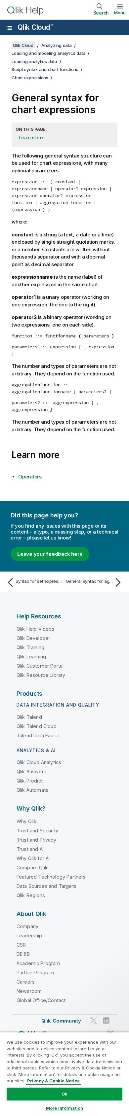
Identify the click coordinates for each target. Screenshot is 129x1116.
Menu (120, 12)
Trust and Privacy (36, 840)
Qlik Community (61, 1021)
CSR (21, 945)
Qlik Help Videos (36, 629)
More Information (64, 1108)
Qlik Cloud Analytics (39, 762)
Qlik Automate (33, 790)
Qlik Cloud (35, 27)
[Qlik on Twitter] (94, 1020)
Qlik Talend (29, 717)
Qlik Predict (30, 781)
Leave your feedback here (50, 554)
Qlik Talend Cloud (37, 726)
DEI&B (23, 954)
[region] (64, 1074)
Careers (26, 982)
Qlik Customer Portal (40, 666)
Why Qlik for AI (33, 858)
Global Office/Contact (41, 1000)
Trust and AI (30, 849)
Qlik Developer (33, 638)
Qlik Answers (31, 771)
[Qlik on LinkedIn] (106, 1020)
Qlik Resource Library (41, 675)
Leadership (29, 935)
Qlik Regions (31, 895)
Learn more (31, 137)
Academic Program (38, 963)
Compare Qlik (32, 867)
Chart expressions (30, 77)
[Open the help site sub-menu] (9, 28)
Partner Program (35, 972)
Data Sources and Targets (46, 886)
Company (27, 926)
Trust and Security (37, 830)
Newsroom (29, 991)
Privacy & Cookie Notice (53, 1080)
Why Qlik (26, 821)
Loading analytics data (34, 61)
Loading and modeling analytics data (48, 53)
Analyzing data (56, 45)
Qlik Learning (31, 656)
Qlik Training (30, 647)
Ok (64, 1094)
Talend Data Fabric (38, 735)
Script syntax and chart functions (45, 69)
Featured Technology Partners (51, 877)
